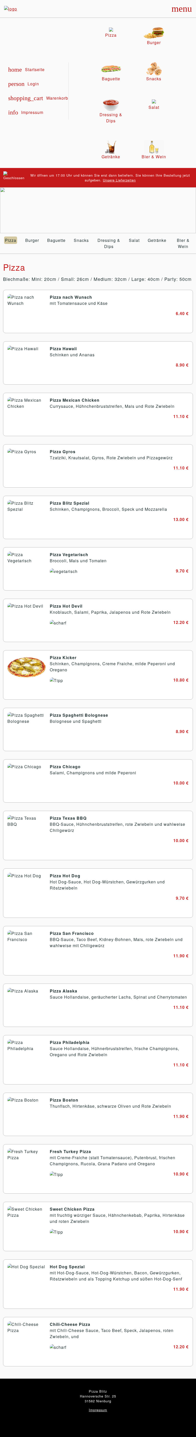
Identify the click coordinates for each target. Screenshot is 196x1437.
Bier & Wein (183, 243)
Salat (134, 240)
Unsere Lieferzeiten (119, 180)
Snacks (81, 240)
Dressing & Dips (108, 243)
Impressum (98, 1409)
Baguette (56, 240)
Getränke (157, 240)
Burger (32, 240)
